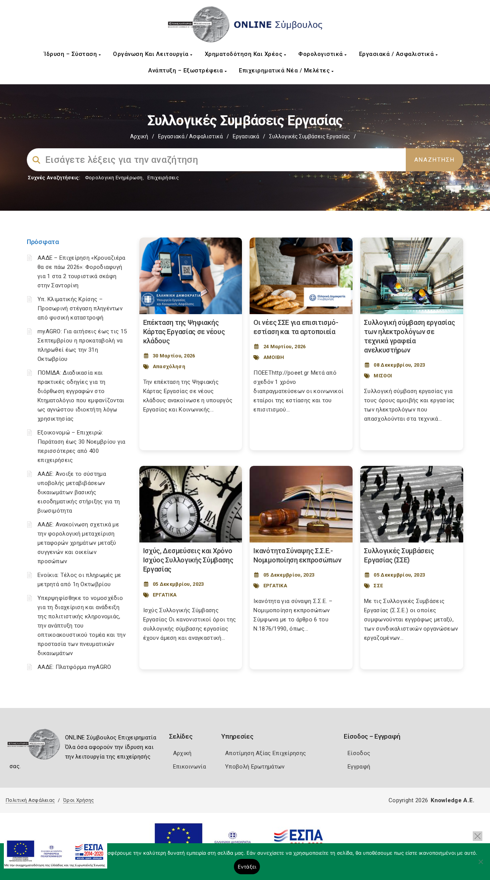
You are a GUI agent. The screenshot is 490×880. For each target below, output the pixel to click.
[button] (477, 836)
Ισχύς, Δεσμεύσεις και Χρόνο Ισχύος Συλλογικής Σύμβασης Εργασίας (188, 560)
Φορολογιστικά (321, 54)
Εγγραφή (359, 766)
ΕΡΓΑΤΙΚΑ (164, 595)
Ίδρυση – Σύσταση (71, 54)
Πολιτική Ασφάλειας (30, 800)
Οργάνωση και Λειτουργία (151, 54)
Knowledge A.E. (452, 800)
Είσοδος (359, 753)
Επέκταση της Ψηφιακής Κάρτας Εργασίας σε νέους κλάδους (184, 331)
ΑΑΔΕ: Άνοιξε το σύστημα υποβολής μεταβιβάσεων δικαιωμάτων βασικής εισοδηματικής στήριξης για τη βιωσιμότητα (79, 492)
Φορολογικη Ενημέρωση (114, 177)
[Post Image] (190, 276)
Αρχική (139, 136)
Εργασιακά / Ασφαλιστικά (397, 54)
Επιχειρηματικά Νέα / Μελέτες (285, 70)
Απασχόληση (169, 366)
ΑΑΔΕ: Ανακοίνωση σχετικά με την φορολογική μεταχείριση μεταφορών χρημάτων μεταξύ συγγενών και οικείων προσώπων (78, 543)
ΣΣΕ (378, 585)
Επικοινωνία (189, 766)
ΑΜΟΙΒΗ (273, 357)
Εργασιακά (246, 136)
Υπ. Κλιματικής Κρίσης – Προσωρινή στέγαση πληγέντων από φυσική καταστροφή (80, 308)
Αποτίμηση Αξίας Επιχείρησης (265, 753)
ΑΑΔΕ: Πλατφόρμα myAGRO (74, 667)
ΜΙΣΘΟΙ (383, 376)
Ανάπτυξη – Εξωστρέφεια (186, 70)
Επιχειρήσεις (163, 177)
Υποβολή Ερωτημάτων (254, 766)
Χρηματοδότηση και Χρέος (244, 54)
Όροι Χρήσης (78, 800)
